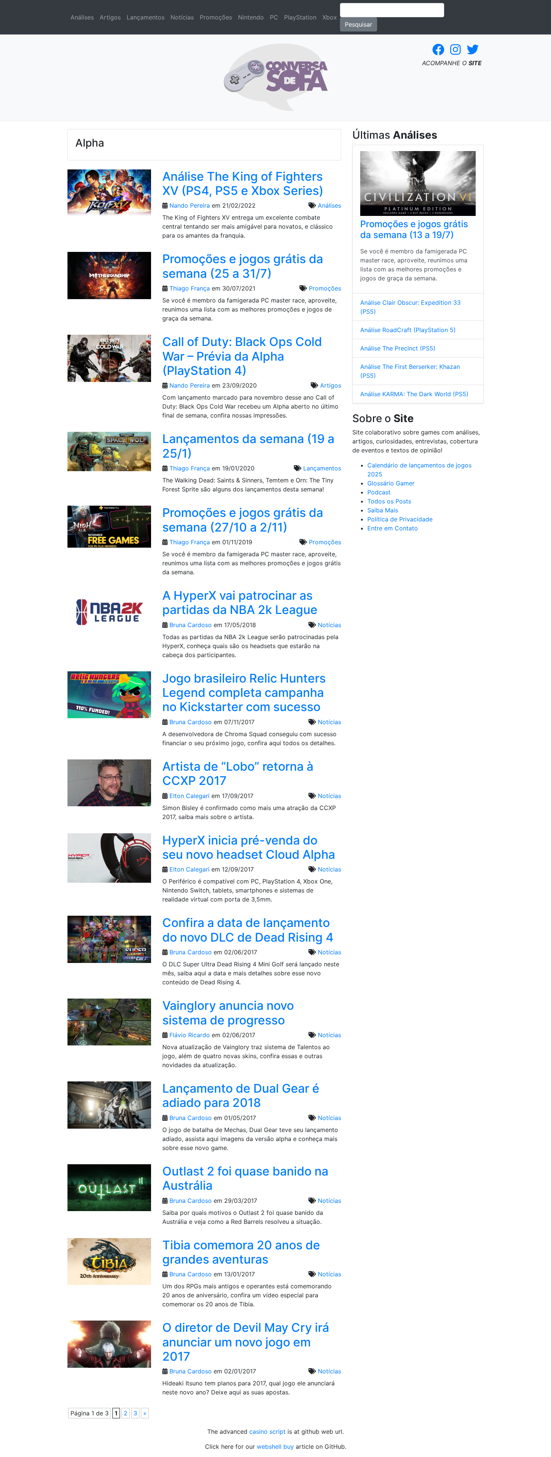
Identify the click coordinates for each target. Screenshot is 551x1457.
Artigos (110, 17)
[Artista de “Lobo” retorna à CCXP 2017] (109, 785)
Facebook (438, 49)
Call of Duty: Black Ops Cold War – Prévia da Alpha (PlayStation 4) (242, 356)
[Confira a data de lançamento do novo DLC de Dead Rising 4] (109, 942)
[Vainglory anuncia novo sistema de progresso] (109, 1024)
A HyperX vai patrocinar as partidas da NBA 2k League (239, 602)
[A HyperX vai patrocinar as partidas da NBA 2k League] (109, 614)
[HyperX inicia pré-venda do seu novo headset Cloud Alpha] (109, 860)
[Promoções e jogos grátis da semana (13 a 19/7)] (418, 183)
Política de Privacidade (400, 519)
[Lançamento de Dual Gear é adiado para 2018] (109, 1107)
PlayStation (300, 17)
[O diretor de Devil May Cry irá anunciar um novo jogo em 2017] (109, 1346)
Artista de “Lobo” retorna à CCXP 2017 (237, 773)
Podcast (379, 492)
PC (274, 17)
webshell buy (275, 1446)
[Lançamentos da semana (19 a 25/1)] (109, 454)
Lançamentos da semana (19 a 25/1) (248, 445)
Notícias (182, 17)
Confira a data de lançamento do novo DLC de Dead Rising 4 (248, 929)
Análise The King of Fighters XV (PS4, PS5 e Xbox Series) (242, 183)
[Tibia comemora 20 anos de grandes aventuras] (109, 1264)
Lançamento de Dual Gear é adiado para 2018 (240, 1095)
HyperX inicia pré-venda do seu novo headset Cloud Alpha (248, 847)
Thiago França (189, 288)
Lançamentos (146, 17)
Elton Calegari (189, 796)
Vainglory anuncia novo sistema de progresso (228, 1012)
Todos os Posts (389, 501)
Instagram (455, 49)
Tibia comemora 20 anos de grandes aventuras (241, 1252)
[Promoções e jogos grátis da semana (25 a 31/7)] (109, 278)
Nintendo (251, 17)
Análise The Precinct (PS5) (398, 348)
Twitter (473, 49)
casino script (267, 1431)
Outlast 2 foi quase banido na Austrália (245, 1178)
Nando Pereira (189, 205)
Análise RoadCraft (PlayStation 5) (408, 330)
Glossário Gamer (391, 483)
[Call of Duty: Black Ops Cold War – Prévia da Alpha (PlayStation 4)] (109, 360)
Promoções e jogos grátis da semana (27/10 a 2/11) (242, 519)
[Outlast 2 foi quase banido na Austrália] (109, 1190)
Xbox (329, 17)
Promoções (216, 17)
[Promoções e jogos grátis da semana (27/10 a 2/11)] (109, 529)
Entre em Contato (392, 528)
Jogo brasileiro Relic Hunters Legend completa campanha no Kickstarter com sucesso (244, 692)
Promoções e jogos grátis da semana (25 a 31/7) (242, 266)
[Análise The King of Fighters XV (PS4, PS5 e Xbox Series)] (109, 195)
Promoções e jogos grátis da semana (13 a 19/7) (414, 229)
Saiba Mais (382, 510)
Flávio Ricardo (189, 1035)
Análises (82, 17)
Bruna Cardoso (190, 625)
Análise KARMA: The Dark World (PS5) (414, 394)
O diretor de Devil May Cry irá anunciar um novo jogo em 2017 (245, 1342)
